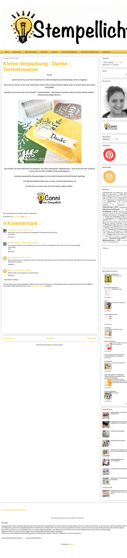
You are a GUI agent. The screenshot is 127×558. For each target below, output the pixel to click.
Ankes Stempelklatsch (15, 242)
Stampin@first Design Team (115, 233)
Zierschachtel (113, 242)
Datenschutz (13, 510)
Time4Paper (107, 328)
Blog (6, 52)
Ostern (107, 228)
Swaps (110, 234)
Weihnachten (108, 240)
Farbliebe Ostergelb (117, 329)
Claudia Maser (12, 230)
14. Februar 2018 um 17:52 (22, 257)
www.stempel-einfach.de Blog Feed (114, 354)
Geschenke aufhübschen (118, 362)
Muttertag (119, 224)
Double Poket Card (111, 198)
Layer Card (122, 219)
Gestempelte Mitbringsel (111, 287)
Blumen (104, 195)
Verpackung (114, 238)
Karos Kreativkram (109, 341)
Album (118, 192)
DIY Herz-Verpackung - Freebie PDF (113, 356)
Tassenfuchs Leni (116, 275)
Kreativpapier (108, 361)
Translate (116, 65)
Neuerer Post (8, 338)
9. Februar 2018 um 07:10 (25, 230)
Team (107, 236)
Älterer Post (91, 338)
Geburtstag (107, 207)
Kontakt (54, 52)
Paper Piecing (118, 228)
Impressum (106, 52)
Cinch (104, 197)
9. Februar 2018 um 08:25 (30, 242)
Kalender (122, 215)
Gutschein (105, 213)
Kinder (107, 216)
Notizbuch (109, 226)
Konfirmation (110, 218)
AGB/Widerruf (22, 510)
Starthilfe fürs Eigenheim (118, 302)
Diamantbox (118, 197)
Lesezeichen (109, 221)
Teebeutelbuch (116, 236)
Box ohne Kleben (115, 195)
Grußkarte (107, 212)
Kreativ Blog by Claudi (110, 314)
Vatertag (104, 238)
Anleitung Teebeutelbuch (117, 431)
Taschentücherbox (121, 234)
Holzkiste (114, 215)
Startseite (50, 338)
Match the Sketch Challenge (112, 223)
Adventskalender (107, 192)
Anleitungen (17, 52)
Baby (104, 194)
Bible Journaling (31, 52)
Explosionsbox (112, 201)
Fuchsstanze (121, 205)
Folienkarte (106, 205)
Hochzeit (105, 215)
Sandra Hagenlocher (110, 391)
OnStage (116, 226)
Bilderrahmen (113, 194)
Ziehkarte (104, 242)
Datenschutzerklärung (69, 52)
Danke (110, 197)
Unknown (11, 257)
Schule (108, 231)
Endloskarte (119, 200)
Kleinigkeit (117, 216)
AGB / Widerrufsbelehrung (90, 52)
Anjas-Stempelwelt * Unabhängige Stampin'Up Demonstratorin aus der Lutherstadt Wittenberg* (114, 376)
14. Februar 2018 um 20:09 (22, 270)
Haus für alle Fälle (116, 213)
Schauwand (112, 229)
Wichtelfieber (115, 393)
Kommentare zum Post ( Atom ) (53, 345)
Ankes (106, 301)
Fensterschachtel (107, 202)
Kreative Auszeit (107, 487)
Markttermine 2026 (117, 289)
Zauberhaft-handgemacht (111, 274)
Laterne (114, 219)
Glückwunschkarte (112, 209)
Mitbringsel (109, 225)
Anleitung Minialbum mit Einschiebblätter (117, 460)
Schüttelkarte (118, 231)
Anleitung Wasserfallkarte (118, 440)
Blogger (71, 544)
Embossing (111, 200)
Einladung (122, 198)
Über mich (44, 52)
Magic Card (117, 221)
